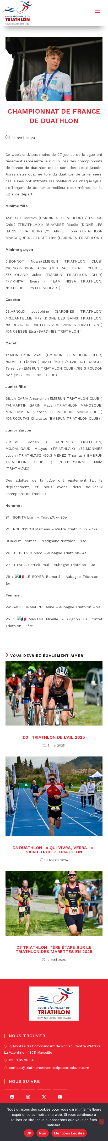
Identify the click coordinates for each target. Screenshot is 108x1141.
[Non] (101, 1121)
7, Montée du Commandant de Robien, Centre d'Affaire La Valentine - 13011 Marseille (52, 1049)
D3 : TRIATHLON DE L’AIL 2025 (54, 737)
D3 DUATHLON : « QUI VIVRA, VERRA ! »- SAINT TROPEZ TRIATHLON (54, 850)
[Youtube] (60, 1097)
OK (28, 1133)
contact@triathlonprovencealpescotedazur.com (49, 1068)
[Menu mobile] (97, 10)
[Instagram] (28, 1097)
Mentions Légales (69, 1133)
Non (42, 1133)
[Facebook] (12, 1097)
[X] (44, 1097)
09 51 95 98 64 (21, 1060)
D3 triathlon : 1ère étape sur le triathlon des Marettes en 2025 (53, 949)
